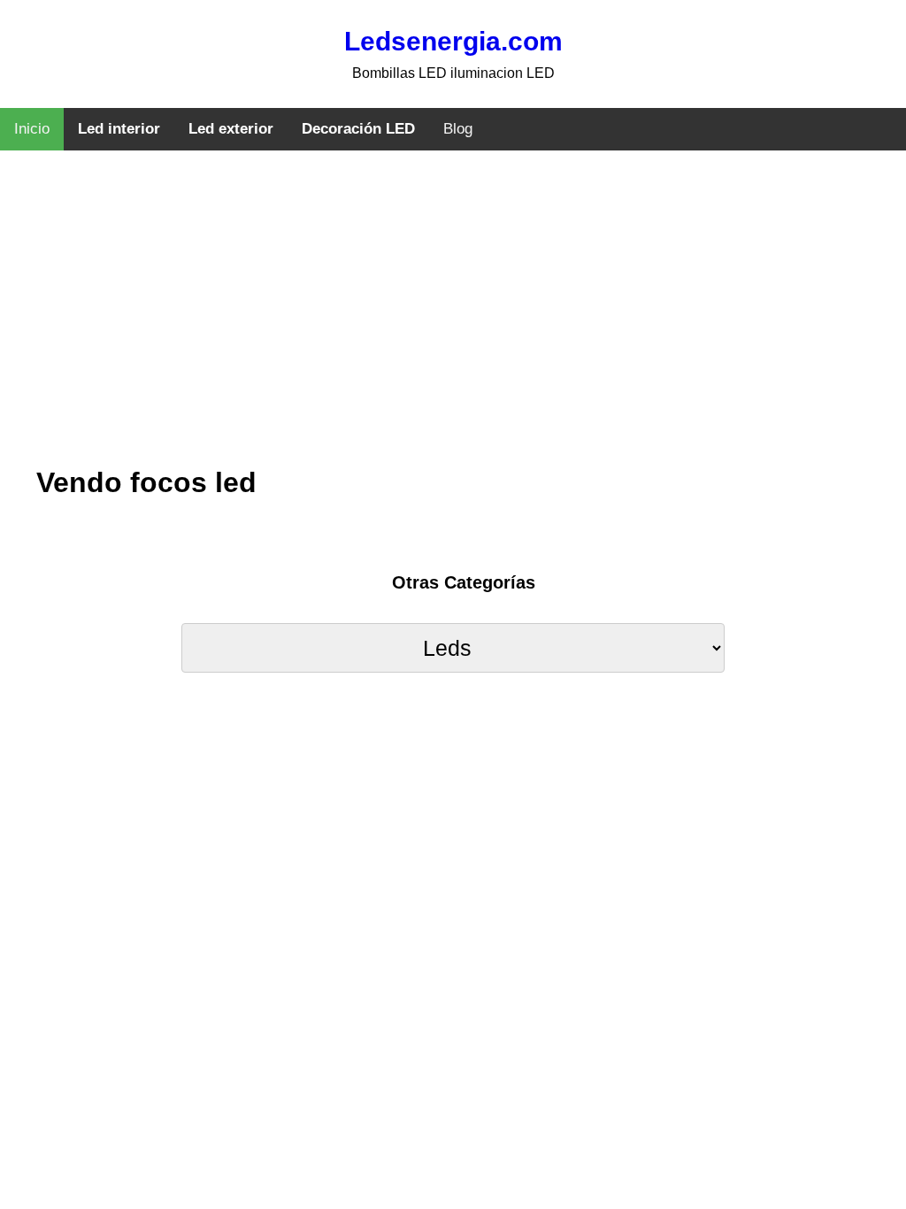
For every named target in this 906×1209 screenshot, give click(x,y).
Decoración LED (358, 128)
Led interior (119, 128)
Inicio (32, 128)
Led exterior (230, 128)
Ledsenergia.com (453, 41)
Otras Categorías (463, 582)
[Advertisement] (453, 323)
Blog (457, 128)
